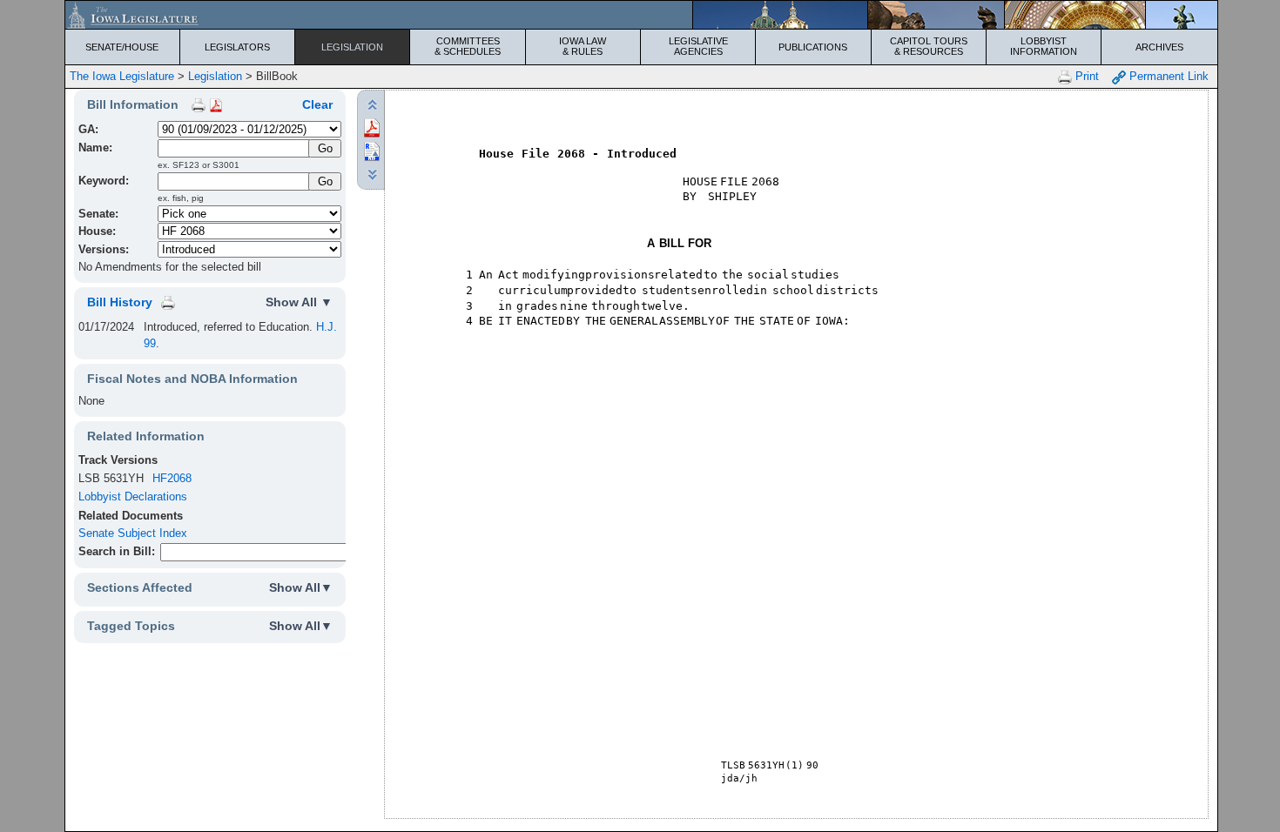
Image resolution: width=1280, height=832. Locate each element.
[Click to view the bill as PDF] (371, 126)
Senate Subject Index (132, 533)
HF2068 (172, 478)
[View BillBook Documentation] (216, 104)
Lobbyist (1043, 46)
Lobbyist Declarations (132, 496)
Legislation (352, 47)
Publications (812, 47)
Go (325, 181)
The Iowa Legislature (122, 76)
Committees (468, 46)
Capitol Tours (928, 46)
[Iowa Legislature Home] (641, 15)
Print (1085, 76)
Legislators (237, 47)
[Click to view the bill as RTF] (371, 150)
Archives (1159, 47)
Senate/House (121, 47)
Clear (317, 104)
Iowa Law (582, 46)
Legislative (698, 46)
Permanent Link (1167, 76)
